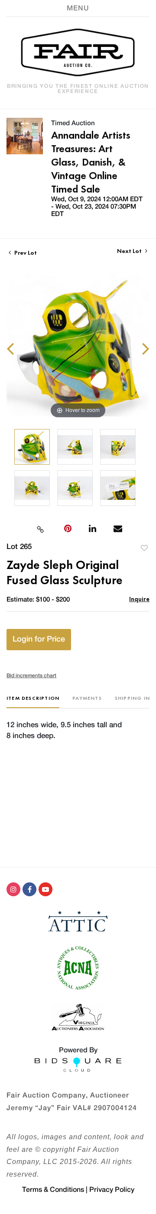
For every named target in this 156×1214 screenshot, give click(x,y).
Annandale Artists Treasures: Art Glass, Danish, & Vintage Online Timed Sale (90, 162)
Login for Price (39, 639)
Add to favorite (144, 548)
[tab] (32, 701)
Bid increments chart (31, 675)
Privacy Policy (111, 1189)
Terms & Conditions (53, 1189)
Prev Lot (25, 252)
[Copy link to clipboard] (40, 528)
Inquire (139, 599)
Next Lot (130, 251)
